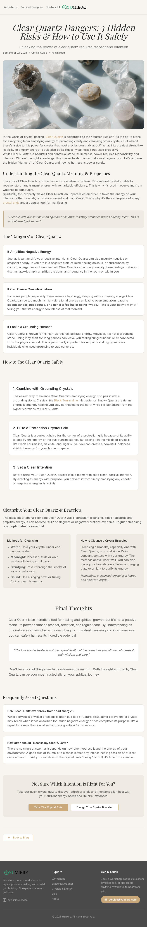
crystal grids (11, 202)
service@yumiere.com (122, 899)
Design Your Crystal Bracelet (95, 807)
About (55, 898)
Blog (54, 893)
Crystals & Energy (62, 888)
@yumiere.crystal (18, 899)
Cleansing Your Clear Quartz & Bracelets (42, 510)
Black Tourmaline (66, 400)
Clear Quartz (54, 137)
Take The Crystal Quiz (48, 807)
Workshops (11, 7)
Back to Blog (21, 837)
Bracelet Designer (31, 7)
